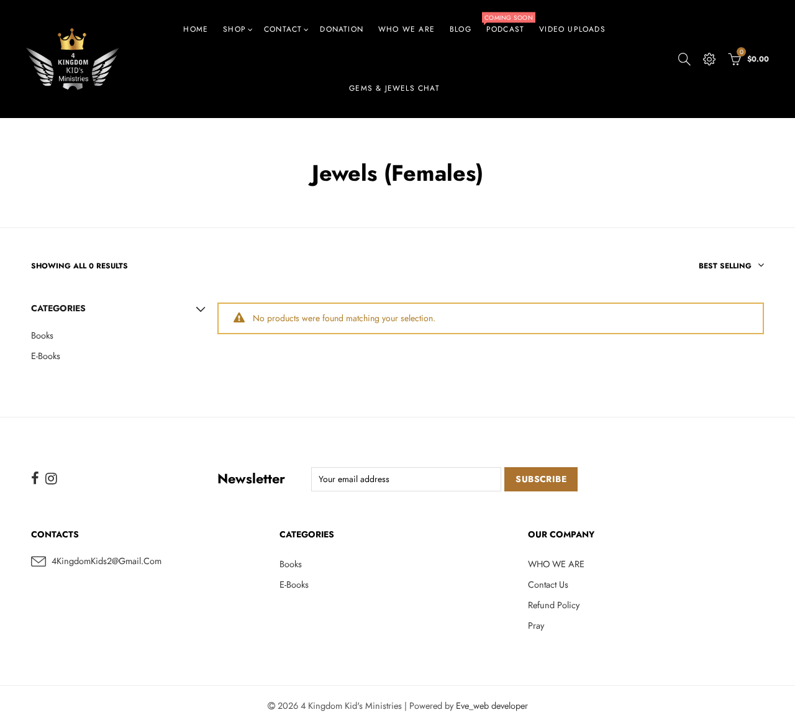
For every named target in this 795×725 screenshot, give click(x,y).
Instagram (51, 478)
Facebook (35, 478)
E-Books (45, 355)
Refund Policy (553, 604)
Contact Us (548, 584)
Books (42, 335)
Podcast (508, 23)
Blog (460, 29)
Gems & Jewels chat (394, 88)
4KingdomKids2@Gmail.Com (106, 560)
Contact (283, 29)
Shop (234, 29)
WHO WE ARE (556, 563)
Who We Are (406, 29)
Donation (341, 29)
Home (195, 29)
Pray (536, 625)
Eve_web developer (492, 705)
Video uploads (572, 29)
